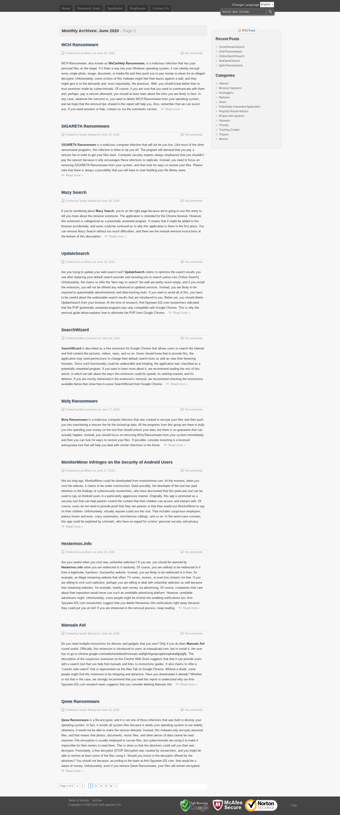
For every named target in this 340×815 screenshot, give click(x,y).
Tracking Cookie (229, 129)
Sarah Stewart (88, 134)
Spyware (224, 120)
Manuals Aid (73, 625)
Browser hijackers (230, 88)
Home (66, 8)
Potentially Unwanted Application (239, 106)
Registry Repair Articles (233, 111)
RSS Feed (248, 30)
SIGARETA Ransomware (85, 126)
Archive (97, 800)
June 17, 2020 (111, 409)
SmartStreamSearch (231, 47)
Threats (224, 125)
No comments (193, 53)
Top (294, 805)
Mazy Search (74, 192)
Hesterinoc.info (76, 543)
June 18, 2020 (111, 200)
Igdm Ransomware (231, 65)
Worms (223, 139)
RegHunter (138, 8)
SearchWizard (75, 329)
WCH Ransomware (79, 44)
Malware (224, 97)
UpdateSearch (75, 253)
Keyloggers (226, 92)
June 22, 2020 (106, 53)
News (222, 102)
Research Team (88, 8)
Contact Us (161, 8)
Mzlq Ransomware (79, 401)
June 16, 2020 (106, 552)
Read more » (173, 109)
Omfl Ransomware (230, 51)
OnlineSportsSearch (231, 56)
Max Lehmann (88, 338)
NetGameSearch (229, 60)
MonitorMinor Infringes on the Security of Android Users (117, 462)
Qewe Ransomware (80, 701)
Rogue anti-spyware (231, 116)
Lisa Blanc (85, 53)
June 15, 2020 (111, 710)
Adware (224, 83)
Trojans (224, 134)
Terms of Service (78, 800)
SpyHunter (115, 8)
